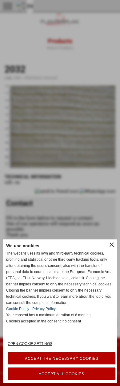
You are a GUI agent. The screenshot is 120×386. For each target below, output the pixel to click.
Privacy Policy (44, 309)
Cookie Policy (17, 309)
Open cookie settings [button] (30, 344)
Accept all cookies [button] (61, 374)
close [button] (111, 244)
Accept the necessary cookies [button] (61, 358)
